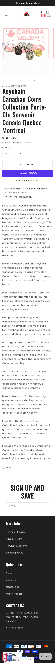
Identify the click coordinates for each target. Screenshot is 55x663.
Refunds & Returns (16, 545)
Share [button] (9, 467)
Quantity (6, 147)
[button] (6, 14)
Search (10, 573)
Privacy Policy (14, 538)
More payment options (27, 180)
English (16, 659)
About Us (11, 580)
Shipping (6, 142)
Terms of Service (16, 532)
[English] (4, 654)
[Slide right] (34, 80)
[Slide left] (20, 80)
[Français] (10, 654)
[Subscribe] (45, 506)
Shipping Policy (14, 552)
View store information (18, 196)
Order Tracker (14, 593)
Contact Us (12, 586)
